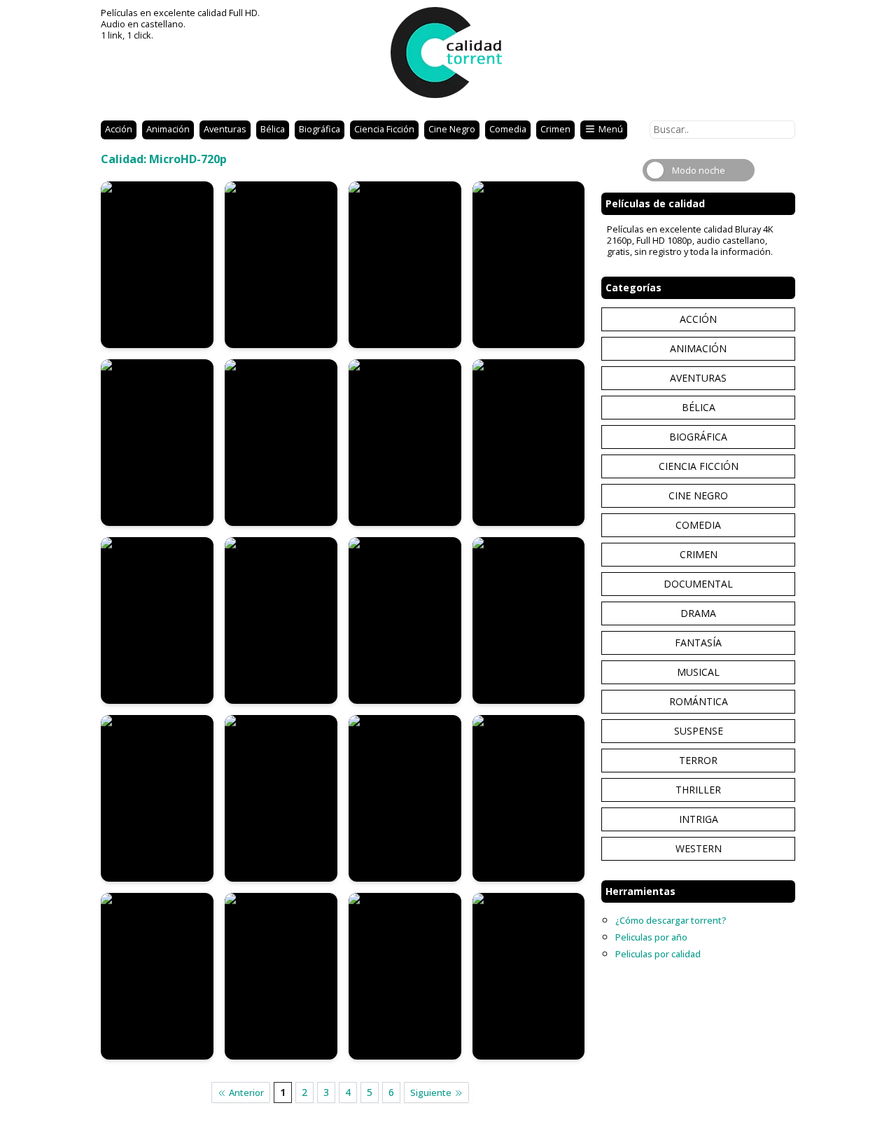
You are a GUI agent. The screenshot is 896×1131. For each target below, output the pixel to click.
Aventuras (225, 129)
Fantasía (698, 642)
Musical (698, 672)
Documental (698, 583)
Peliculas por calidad (658, 954)
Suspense (698, 730)
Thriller (698, 789)
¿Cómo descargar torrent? (671, 920)
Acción (118, 129)
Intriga (698, 819)
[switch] (699, 170)
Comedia (507, 129)
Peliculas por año (651, 937)
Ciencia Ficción (384, 129)
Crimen (555, 129)
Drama (698, 613)
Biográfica (319, 129)
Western (699, 848)
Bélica (272, 129)
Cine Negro (451, 129)
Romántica (698, 701)
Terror (698, 760)
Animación (168, 129)
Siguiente (430, 1092)
